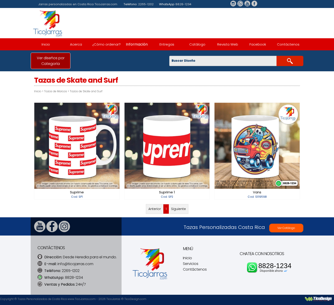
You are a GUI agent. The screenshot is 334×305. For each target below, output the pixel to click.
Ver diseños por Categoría (51, 60)
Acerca (76, 44)
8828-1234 (275, 265)
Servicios (190, 263)
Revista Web (227, 44)
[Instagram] (64, 230)
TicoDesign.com (135, 299)
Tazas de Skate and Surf (86, 91)
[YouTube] (39, 230)
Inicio (46, 44)
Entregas (167, 44)
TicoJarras (113, 299)
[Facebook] (52, 230)
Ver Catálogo (286, 228)
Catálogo (197, 44)
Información (137, 44)
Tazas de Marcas (55, 91)
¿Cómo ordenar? (106, 44)
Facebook (257, 44)
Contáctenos (288, 44)
